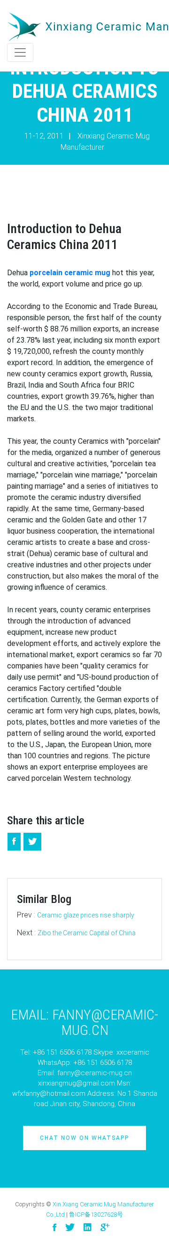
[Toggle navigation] (20, 52)
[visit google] (104, 1227)
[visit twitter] (70, 1227)
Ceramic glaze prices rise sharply (85, 915)
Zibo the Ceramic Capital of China (87, 933)
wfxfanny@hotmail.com (48, 1093)
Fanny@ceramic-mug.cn (105, 1022)
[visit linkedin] (88, 1227)
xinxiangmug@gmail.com (76, 1083)
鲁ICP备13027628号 (96, 1214)
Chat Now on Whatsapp (84, 1138)
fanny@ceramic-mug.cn (94, 1073)
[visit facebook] (54, 1227)
